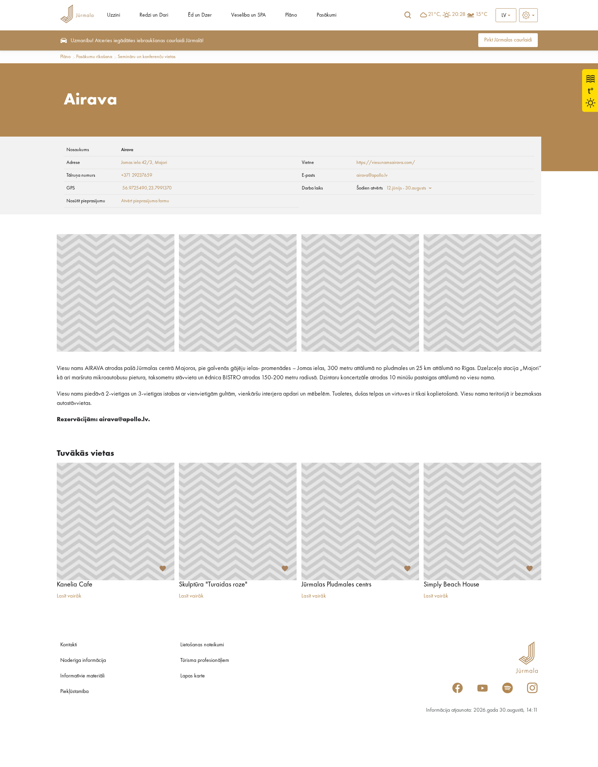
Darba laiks (312, 188)
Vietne (308, 162)
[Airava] (115, 293)
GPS (70, 188)
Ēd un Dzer (200, 15)
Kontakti (68, 645)
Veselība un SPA (248, 15)
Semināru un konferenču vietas (146, 56)
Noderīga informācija (83, 660)
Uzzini (113, 15)
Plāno (291, 15)
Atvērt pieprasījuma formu (145, 200)
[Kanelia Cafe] (115, 521)
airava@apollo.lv (372, 175)
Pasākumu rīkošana (94, 56)
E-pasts (308, 175)
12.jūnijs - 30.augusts (406, 188)
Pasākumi (326, 15)
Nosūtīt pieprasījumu (85, 200)
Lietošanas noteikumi (202, 645)
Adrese (73, 162)
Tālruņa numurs (80, 175)
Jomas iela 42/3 (136, 162)
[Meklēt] (407, 15)
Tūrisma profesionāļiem (204, 660)
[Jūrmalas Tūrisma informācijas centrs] (76, 15)
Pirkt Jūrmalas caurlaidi (508, 40)
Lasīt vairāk (69, 596)
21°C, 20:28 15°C (457, 14)
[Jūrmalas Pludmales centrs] (360, 521)
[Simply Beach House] (482, 521)
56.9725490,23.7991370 (147, 188)
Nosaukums (77, 149)
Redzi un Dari (153, 15)
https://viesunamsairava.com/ (385, 162)
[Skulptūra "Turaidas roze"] (238, 521)
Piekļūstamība (74, 691)
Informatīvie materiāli (82, 676)
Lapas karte (192, 676)
